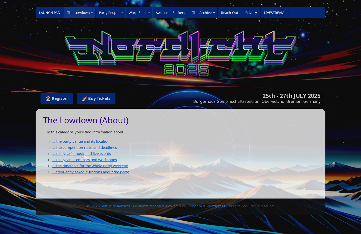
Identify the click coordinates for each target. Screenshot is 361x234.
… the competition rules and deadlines (84, 147)
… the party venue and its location (81, 141)
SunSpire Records (115, 205)
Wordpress (216, 205)
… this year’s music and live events (81, 153)
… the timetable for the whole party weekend (90, 165)
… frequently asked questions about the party (90, 171)
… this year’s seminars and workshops (84, 159)
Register (56, 99)
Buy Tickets (96, 99)
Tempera (194, 205)
